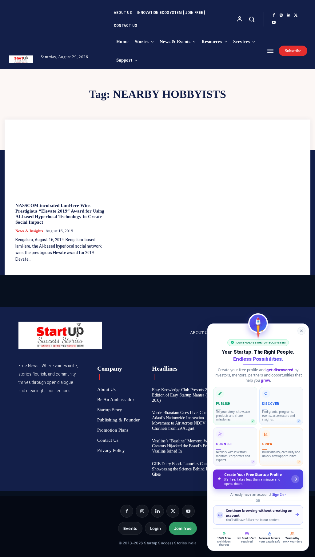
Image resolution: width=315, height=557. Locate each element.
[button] (251, 19)
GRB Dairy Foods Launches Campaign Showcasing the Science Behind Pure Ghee (184, 469)
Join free (183, 528)
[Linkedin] (288, 15)
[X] (296, 15)
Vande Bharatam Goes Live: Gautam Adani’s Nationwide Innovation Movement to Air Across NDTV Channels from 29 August (182, 420)
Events (130, 528)
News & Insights (29, 231)
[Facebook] (273, 15)
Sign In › (279, 494)
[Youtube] (273, 22)
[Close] (301, 331)
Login (155, 528)
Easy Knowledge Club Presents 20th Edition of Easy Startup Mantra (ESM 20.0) (183, 395)
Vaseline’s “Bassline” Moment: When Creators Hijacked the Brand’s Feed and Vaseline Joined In (184, 446)
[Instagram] (281, 15)
